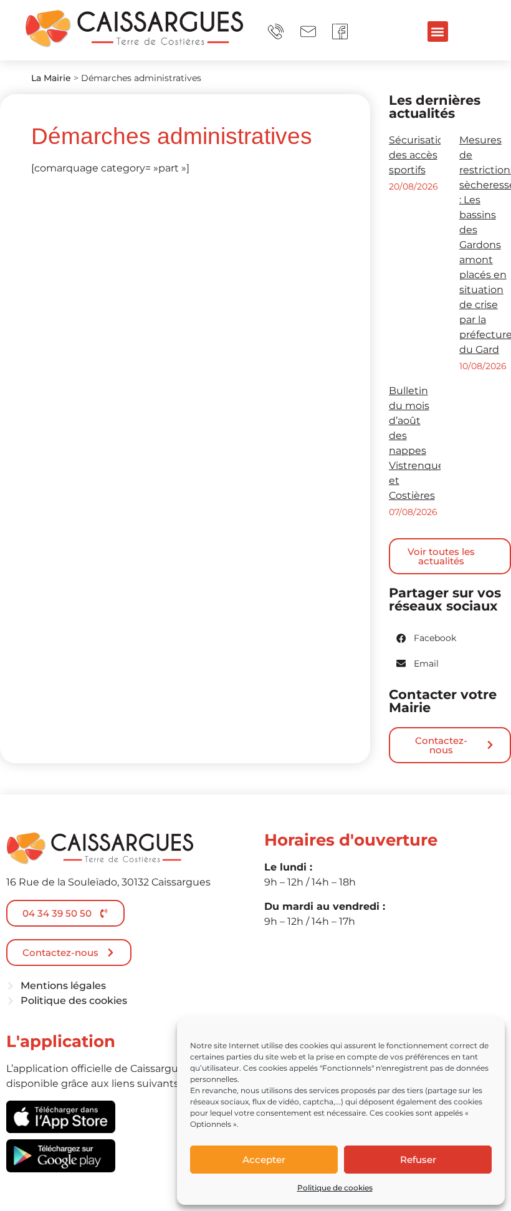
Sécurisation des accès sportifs (420, 155)
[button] (437, 31)
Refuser (418, 1159)
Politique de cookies (335, 1187)
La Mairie (51, 78)
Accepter (263, 1159)
